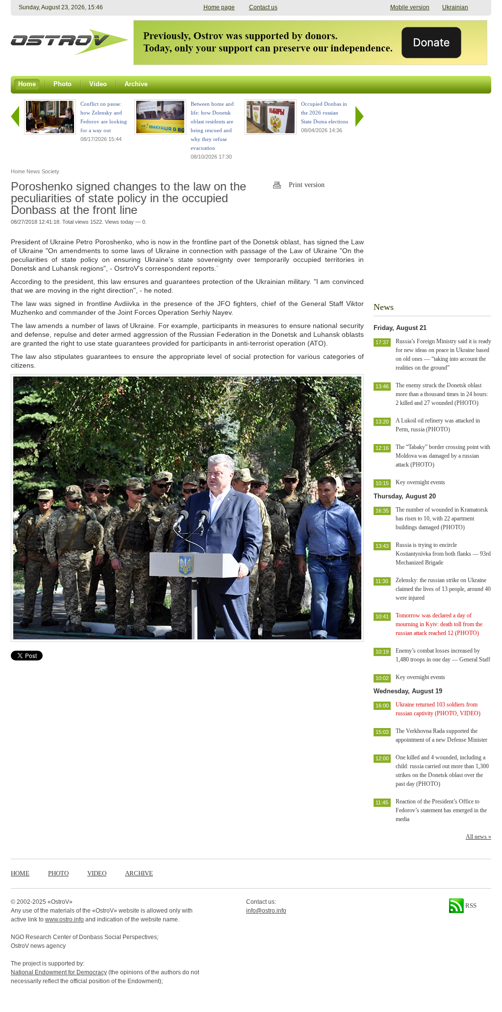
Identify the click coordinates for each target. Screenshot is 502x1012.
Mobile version (409, 7)
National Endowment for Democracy (59, 972)
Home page (219, 7)
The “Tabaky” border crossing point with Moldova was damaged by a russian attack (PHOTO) (443, 456)
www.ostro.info (64, 919)
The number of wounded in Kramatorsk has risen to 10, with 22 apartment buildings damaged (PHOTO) (442, 518)
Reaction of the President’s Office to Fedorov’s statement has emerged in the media (441, 810)
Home (20, 873)
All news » (478, 836)
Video (96, 873)
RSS (470, 905)
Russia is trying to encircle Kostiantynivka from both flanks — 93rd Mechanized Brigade (443, 553)
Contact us (263, 7)
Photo (58, 873)
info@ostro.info (266, 910)
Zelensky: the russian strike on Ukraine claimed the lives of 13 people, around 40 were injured (443, 589)
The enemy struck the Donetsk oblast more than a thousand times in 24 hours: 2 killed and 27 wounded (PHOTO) (442, 394)
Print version (307, 184)
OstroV (60, 901)
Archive (139, 873)
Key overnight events (420, 482)
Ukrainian (455, 7)
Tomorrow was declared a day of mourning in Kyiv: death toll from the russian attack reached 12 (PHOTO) (439, 624)
